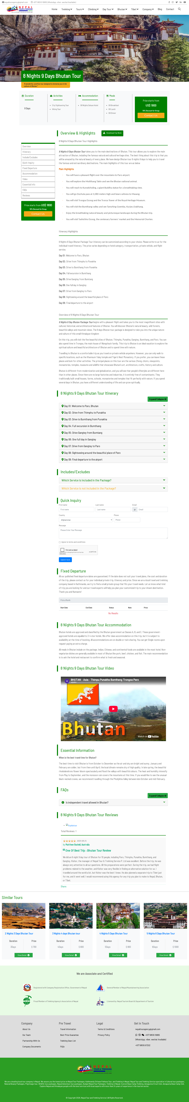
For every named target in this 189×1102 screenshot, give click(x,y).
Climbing (92, 9)
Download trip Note (114, 133)
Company (147, 9)
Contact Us (150, 115)
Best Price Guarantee (69, 1034)
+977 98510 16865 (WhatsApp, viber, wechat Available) (54, 2)
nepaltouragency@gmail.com (16, 2)
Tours (79, 9)
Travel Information (68, 1029)
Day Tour (107, 9)
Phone (116, 515)
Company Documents (31, 1046)
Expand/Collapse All (157, 399)
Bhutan (121, 9)
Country (62, 515)
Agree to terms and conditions (73, 542)
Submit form (65, 559)
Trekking (65, 9)
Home (54, 9)
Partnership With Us (31, 1040)
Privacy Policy (104, 1034)
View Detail (22, 955)
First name (63, 505)
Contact (170, 9)
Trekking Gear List (68, 1040)
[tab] (113, 406)
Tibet (134, 9)
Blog (160, 9)
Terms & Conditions (106, 1029)
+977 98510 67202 (142, 1045)
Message (62, 525)
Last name (100, 505)
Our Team (26, 1034)
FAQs (62, 1046)
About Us (26, 1029)
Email (134, 505)
